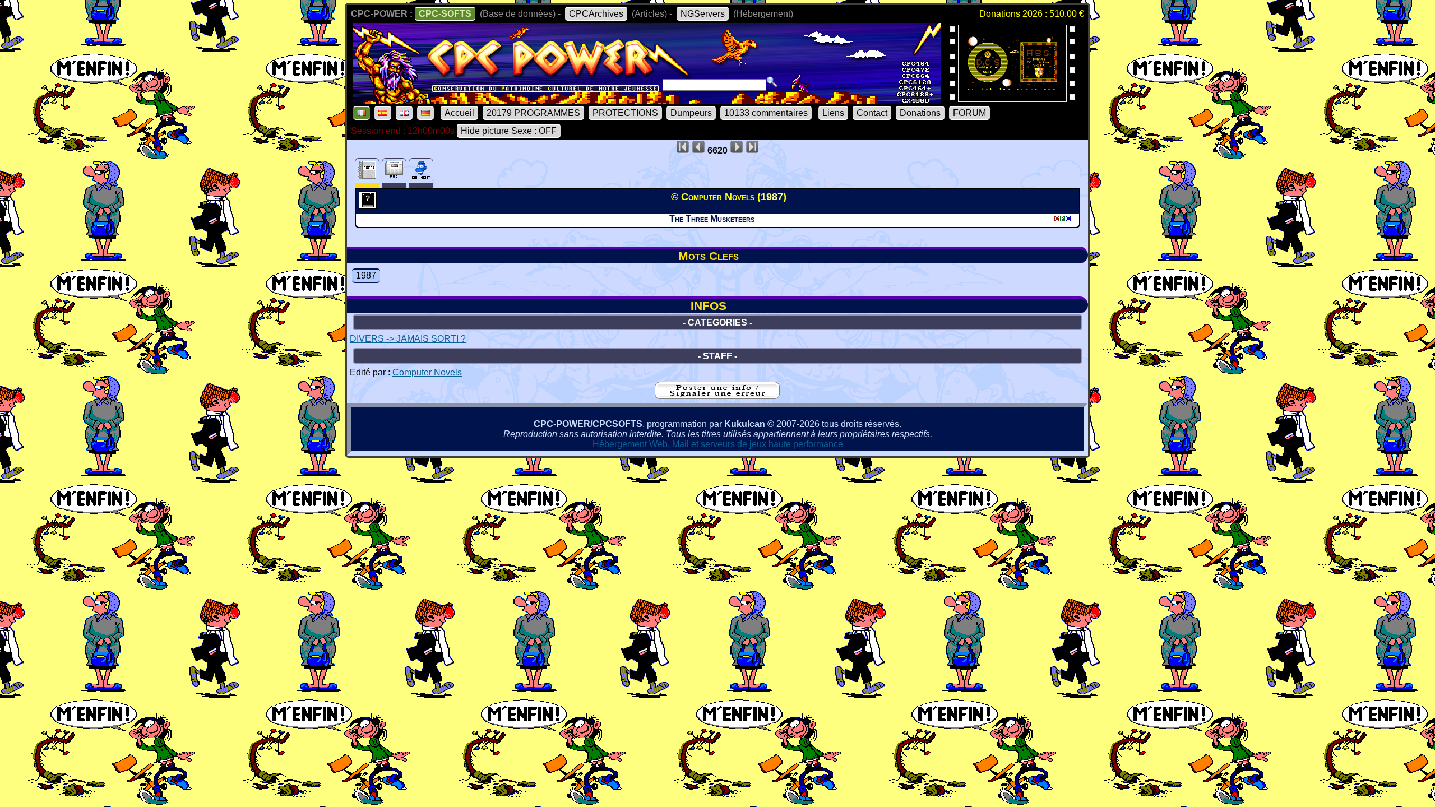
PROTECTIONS (625, 113)
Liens (833, 113)
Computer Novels (427, 372)
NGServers (703, 13)
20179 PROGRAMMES (533, 113)
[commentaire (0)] (421, 173)
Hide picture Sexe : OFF (509, 131)
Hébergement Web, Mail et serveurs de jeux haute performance (717, 444)
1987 (366, 275)
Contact (872, 113)
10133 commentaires (766, 113)
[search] (771, 81)
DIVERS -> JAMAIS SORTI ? (408, 339)
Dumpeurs (691, 113)
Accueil (459, 113)
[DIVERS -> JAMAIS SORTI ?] (369, 205)
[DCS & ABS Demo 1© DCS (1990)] (1012, 98)
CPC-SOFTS (445, 13)
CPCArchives (596, 13)
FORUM (969, 113)
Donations (920, 113)
